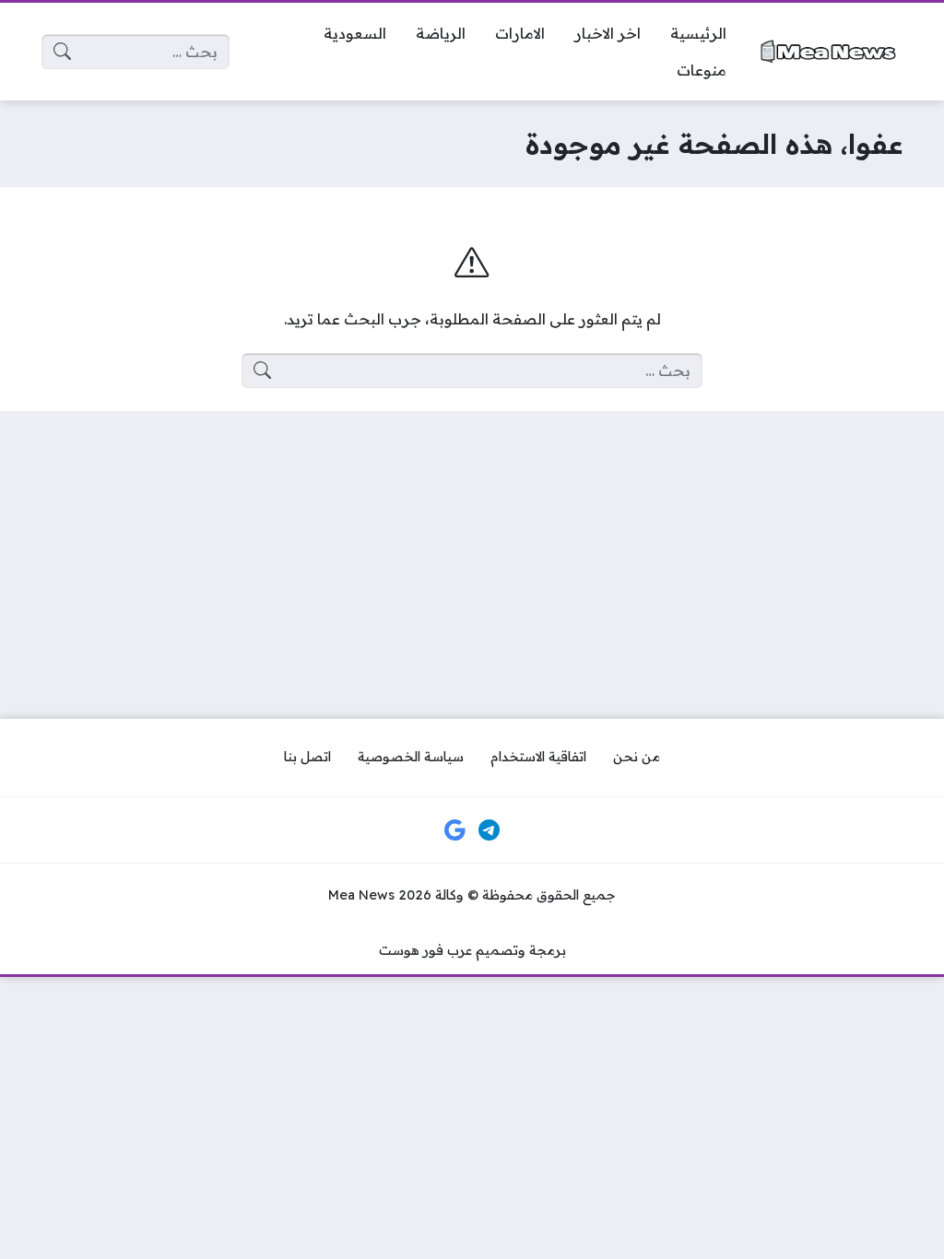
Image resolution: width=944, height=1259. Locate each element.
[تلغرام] (489, 830)
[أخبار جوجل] (454, 830)
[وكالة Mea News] (829, 51)
